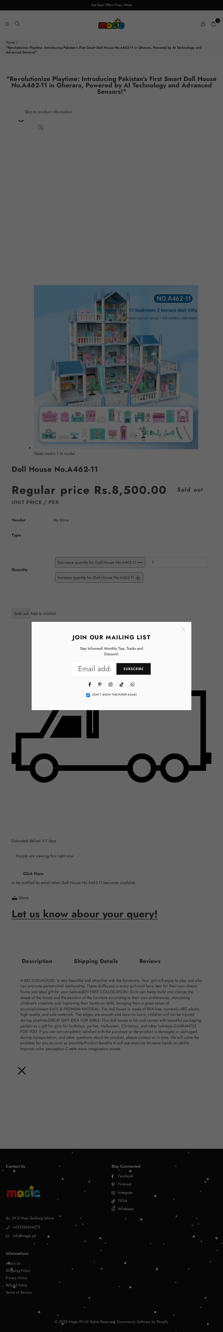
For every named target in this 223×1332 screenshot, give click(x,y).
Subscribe (133, 669)
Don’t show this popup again (114, 695)
